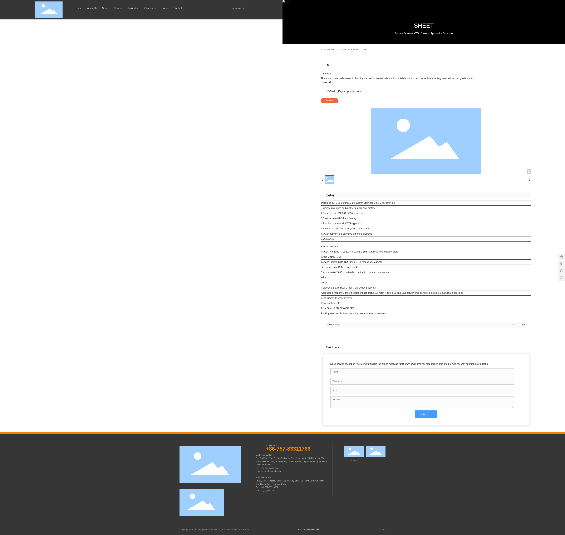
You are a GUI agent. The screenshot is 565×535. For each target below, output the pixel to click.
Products (330, 49)
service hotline (272, 445)
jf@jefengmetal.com (273, 471)
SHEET (424, 25)
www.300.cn (243, 529)
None (337, 325)
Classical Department (348, 49)
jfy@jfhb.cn (269, 490)
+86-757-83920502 (269, 487)
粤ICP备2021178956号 (308, 529)
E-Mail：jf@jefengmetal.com (344, 91)
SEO (383, 529)
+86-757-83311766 (288, 449)
